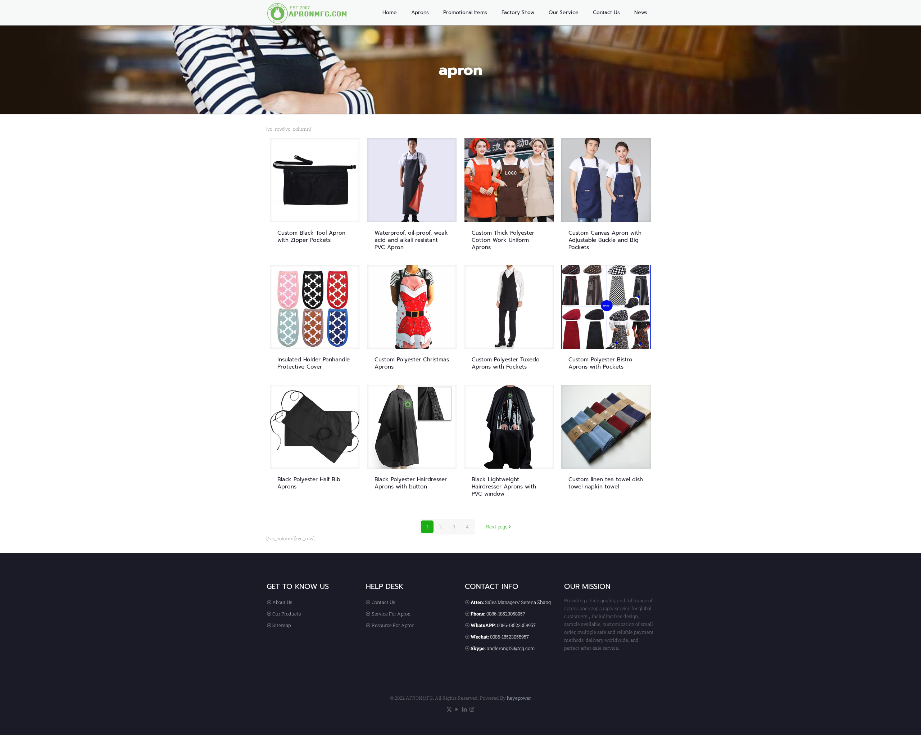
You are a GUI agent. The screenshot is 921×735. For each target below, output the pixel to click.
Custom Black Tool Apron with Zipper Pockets (311, 236)
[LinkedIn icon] (464, 709)
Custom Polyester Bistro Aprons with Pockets (600, 363)
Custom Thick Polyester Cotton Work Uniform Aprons (503, 240)
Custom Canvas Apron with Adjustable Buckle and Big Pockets (604, 240)
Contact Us (383, 602)
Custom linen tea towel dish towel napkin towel (605, 483)
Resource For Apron (393, 625)
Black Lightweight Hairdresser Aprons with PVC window (504, 486)
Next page (497, 526)
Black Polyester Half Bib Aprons (308, 483)
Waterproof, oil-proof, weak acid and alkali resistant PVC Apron (411, 240)
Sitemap (281, 625)
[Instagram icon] (472, 709)
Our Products (286, 613)
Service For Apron (391, 613)
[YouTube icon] (456, 709)
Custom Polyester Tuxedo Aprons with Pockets (506, 363)
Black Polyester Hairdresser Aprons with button (411, 483)
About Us (282, 602)
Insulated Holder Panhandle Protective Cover (313, 363)
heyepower (519, 698)
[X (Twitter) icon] (449, 709)
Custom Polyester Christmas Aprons (412, 363)
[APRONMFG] (311, 12)
